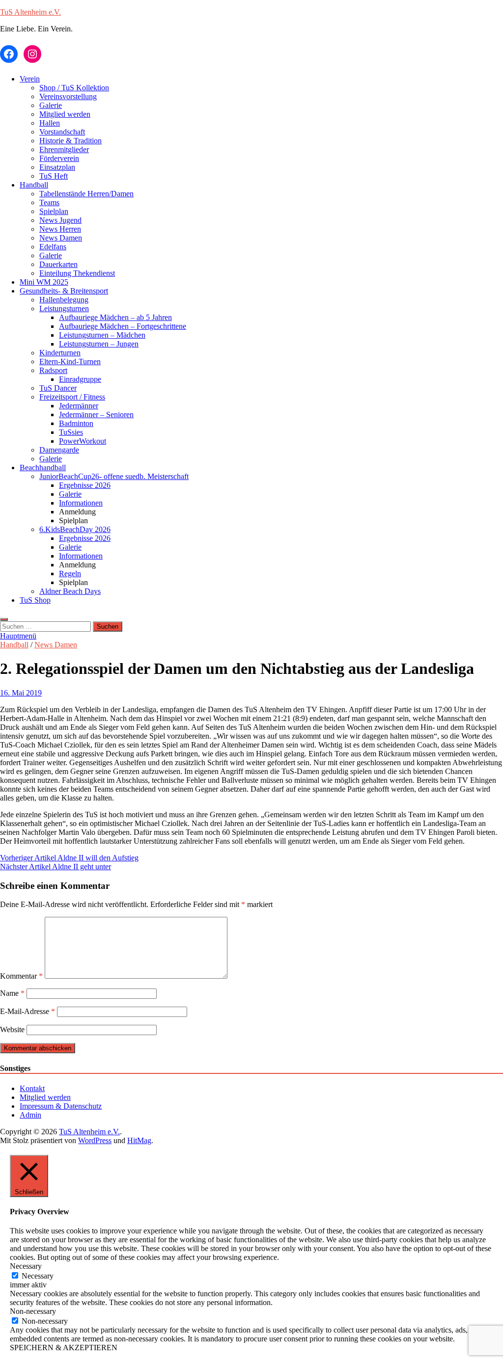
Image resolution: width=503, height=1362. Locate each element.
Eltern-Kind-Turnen (70, 361)
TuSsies (71, 432)
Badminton (76, 423)
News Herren (60, 229)
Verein (30, 79)
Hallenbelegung (63, 299)
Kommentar (21, 976)
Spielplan (53, 211)
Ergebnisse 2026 (85, 485)
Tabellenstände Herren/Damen (86, 193)
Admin (30, 1115)
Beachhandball (43, 467)
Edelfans (52, 246)
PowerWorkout (82, 441)
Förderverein (59, 158)
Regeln (70, 573)
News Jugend (60, 220)
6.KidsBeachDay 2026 (75, 529)
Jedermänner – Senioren (96, 414)
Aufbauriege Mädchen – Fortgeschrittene (122, 326)
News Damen (60, 238)
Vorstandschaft (62, 132)
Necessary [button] (26, 1266)
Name (12, 993)
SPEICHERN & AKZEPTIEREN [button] (63, 1347)
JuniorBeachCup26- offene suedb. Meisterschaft (114, 476)
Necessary (38, 1276)
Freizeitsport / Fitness (72, 397)
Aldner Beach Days (70, 591)
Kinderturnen (60, 352)
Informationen (81, 503)
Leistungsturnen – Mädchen (102, 335)
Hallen (49, 123)
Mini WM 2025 (44, 282)
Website (12, 1029)
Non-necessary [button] (33, 1311)
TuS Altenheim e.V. (30, 12)
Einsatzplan (57, 167)
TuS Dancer (58, 388)
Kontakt (32, 1088)
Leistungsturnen (64, 308)
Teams (49, 202)
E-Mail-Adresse (27, 1011)
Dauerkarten (58, 264)
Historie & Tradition (70, 140)
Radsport (53, 370)
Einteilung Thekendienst (77, 273)
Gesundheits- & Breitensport (64, 291)
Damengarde (59, 450)
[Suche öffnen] (4, 619)
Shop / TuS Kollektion (74, 87)
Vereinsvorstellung (68, 96)
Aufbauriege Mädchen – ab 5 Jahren (115, 317)
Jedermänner (78, 405)
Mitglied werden (64, 114)
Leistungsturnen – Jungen (99, 344)
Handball (34, 185)
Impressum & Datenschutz (61, 1106)
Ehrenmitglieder (64, 149)
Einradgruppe (80, 379)
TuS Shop (35, 600)
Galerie (50, 105)
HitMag (139, 1140)
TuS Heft (53, 176)
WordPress (95, 1140)
